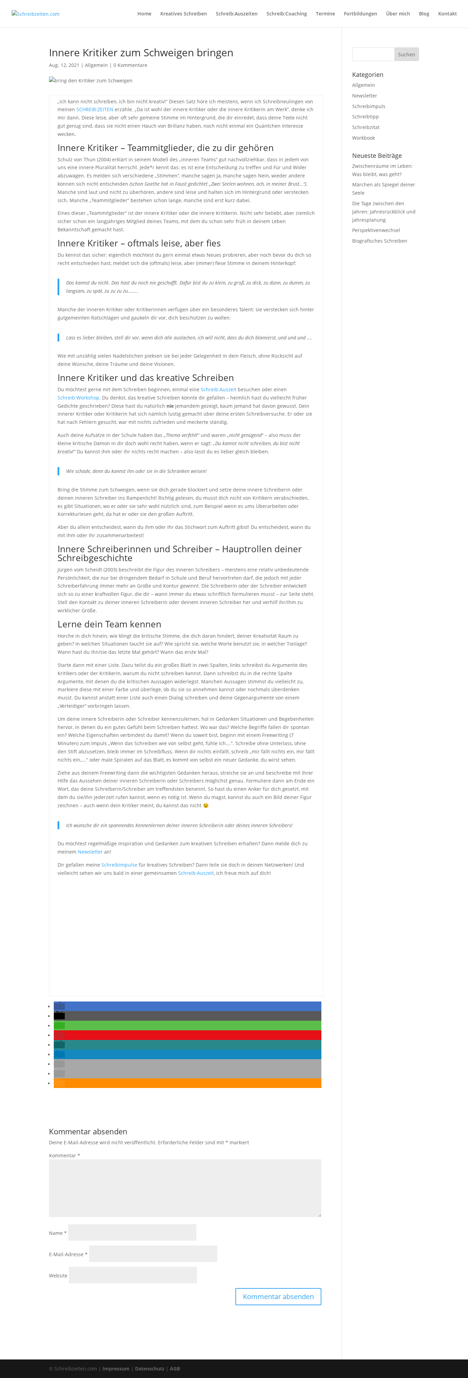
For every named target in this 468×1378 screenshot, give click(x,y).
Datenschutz (149, 1368)
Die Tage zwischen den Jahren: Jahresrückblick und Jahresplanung (384, 211)
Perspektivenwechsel (376, 230)
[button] (59, 1006)
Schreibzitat (366, 127)
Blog (424, 14)
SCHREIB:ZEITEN (94, 109)
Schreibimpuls (368, 106)
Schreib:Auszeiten (237, 14)
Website (58, 1275)
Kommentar (64, 1155)
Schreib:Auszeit (218, 389)
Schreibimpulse (119, 864)
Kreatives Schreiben (183, 14)
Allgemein (96, 65)
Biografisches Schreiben (379, 241)
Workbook (363, 138)
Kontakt (447, 14)
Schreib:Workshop (78, 397)
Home (144, 14)
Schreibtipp (365, 116)
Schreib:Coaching (287, 14)
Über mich (398, 14)
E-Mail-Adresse (68, 1254)
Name (58, 1233)
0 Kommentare (130, 65)
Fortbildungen (360, 14)
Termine (325, 14)
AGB (175, 1368)
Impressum (116, 1368)
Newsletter (90, 851)
